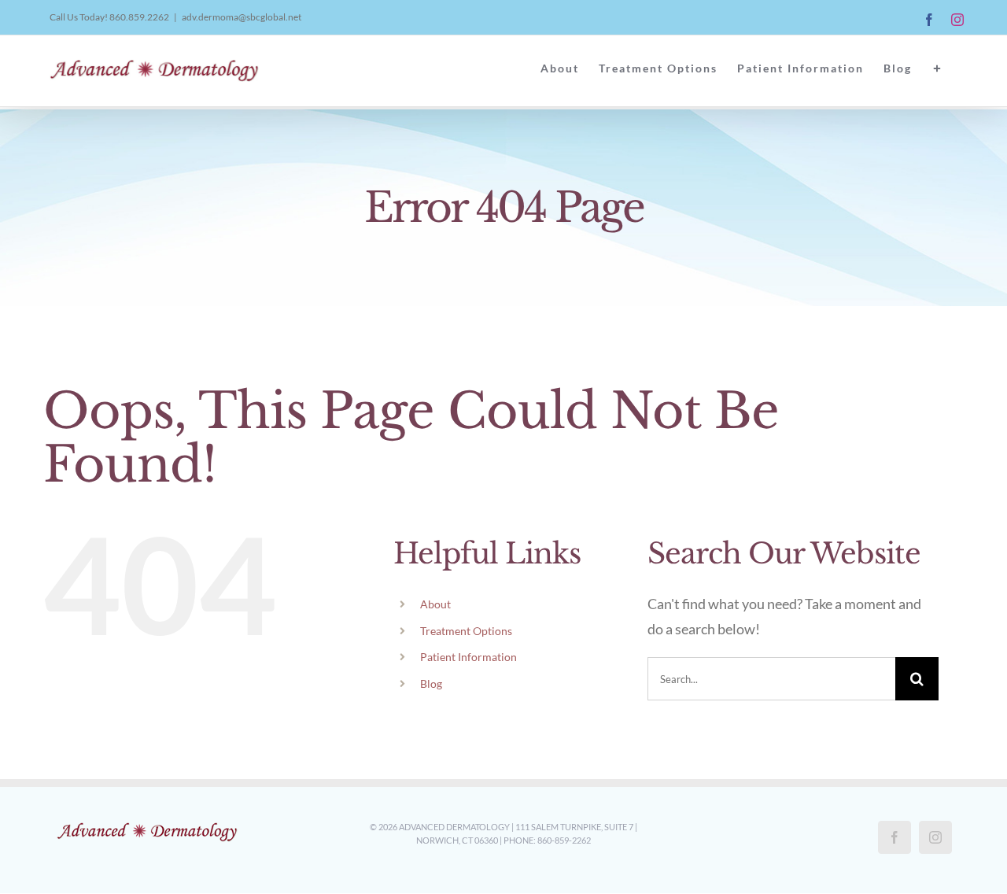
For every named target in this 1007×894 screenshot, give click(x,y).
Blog (431, 683)
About (435, 604)
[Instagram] (935, 837)
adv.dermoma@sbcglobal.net (241, 17)
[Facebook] (894, 837)
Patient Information (468, 656)
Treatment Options (466, 630)
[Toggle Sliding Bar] (937, 68)
